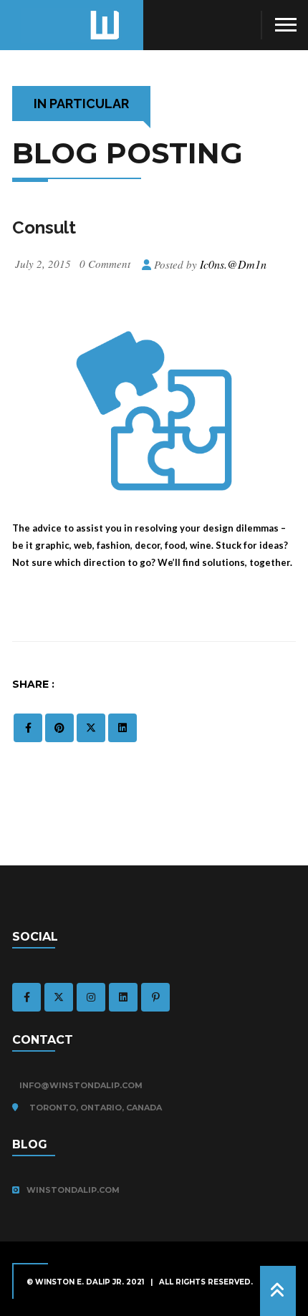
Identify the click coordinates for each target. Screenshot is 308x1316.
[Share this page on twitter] (91, 728)
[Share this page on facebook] (28, 728)
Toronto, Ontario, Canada (93, 1108)
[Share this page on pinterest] (59, 728)
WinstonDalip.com (73, 1190)
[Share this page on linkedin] (122, 728)
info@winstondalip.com (81, 1085)
